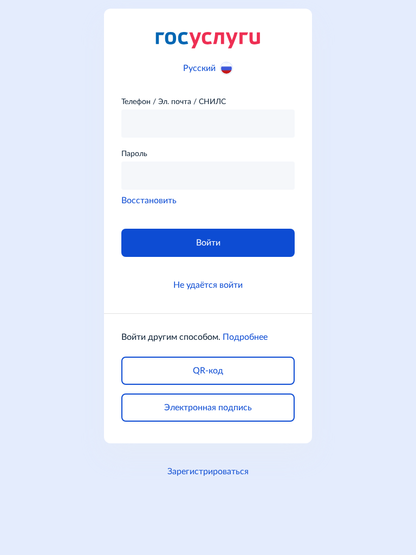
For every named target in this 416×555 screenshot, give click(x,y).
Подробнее (245, 337)
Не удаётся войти (208, 285)
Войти (208, 242)
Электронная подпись (208, 407)
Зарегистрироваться (208, 471)
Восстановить (149, 200)
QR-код (208, 370)
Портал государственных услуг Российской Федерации (208, 39)
